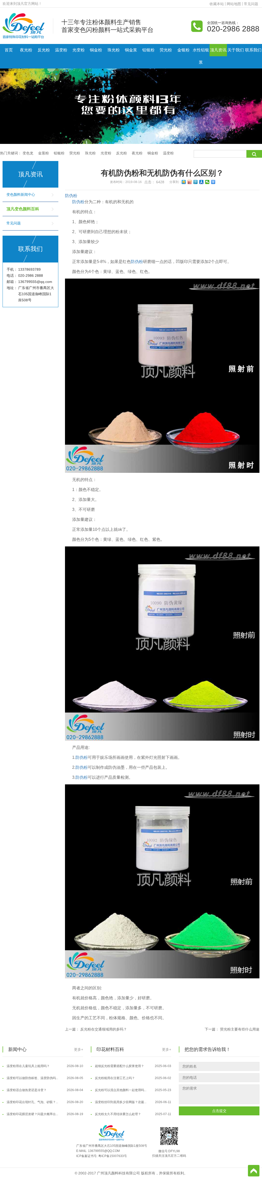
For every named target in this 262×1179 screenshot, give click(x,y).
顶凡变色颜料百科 (22, 209)
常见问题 (251, 4)
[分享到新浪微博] (190, 182)
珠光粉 (113, 50)
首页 (9, 50)
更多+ (78, 1049)
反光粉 (44, 50)
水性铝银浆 (201, 56)
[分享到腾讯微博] (195, 182)
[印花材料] (24, 26)
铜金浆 (131, 50)
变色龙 (28, 153)
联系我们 (253, 50)
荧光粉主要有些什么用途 (239, 1029)
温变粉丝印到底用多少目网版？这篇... (132, 1094)
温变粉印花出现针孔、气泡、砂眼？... (44, 1094)
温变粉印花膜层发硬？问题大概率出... (44, 1106)
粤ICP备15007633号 (112, 1156)
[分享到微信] (207, 182)
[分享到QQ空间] (184, 182)
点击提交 (219, 1111)
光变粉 (78, 50)
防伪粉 (71, 195)
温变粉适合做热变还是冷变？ (44, 1082)
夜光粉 (26, 50)
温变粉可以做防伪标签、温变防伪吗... (44, 1070)
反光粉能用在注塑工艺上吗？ (132, 1070)
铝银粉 (148, 50)
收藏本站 (217, 4)
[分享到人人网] (201, 182)
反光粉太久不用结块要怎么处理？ (132, 1106)
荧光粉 (166, 50)
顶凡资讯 (218, 50)
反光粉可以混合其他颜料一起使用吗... (132, 1082)
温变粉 (61, 50)
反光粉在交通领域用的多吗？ (103, 1029)
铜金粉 (96, 50)
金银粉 (183, 50)
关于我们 (235, 50)
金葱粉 (43, 153)
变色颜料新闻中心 (20, 194)
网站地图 (234, 4)
